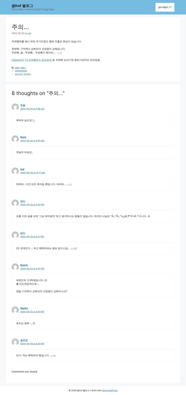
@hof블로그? (164, 7)
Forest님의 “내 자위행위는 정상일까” (32, 60)
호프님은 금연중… (23, 74)
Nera (23, 137)
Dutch (24, 265)
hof (22, 169)
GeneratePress (110, 390)
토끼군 (24, 340)
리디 (22, 201)
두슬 (22, 105)
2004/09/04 (21, 71)
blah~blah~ (20, 67)
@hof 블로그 (22, 5)
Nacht (24, 308)
